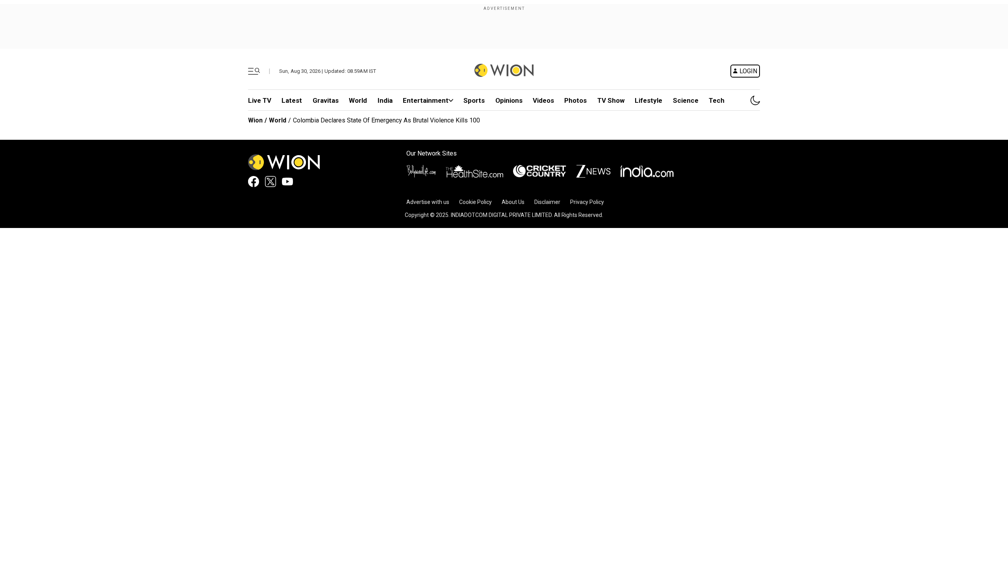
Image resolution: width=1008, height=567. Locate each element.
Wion (255, 120)
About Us (513, 202)
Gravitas (326, 100)
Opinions (509, 100)
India (385, 100)
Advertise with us (427, 202)
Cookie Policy (475, 202)
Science (686, 100)
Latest (292, 100)
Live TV (259, 100)
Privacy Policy (587, 202)
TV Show (610, 100)
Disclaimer (547, 202)
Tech (716, 100)
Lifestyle (648, 100)
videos (543, 100)
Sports (474, 100)
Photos (575, 100)
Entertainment (425, 100)
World (358, 100)
